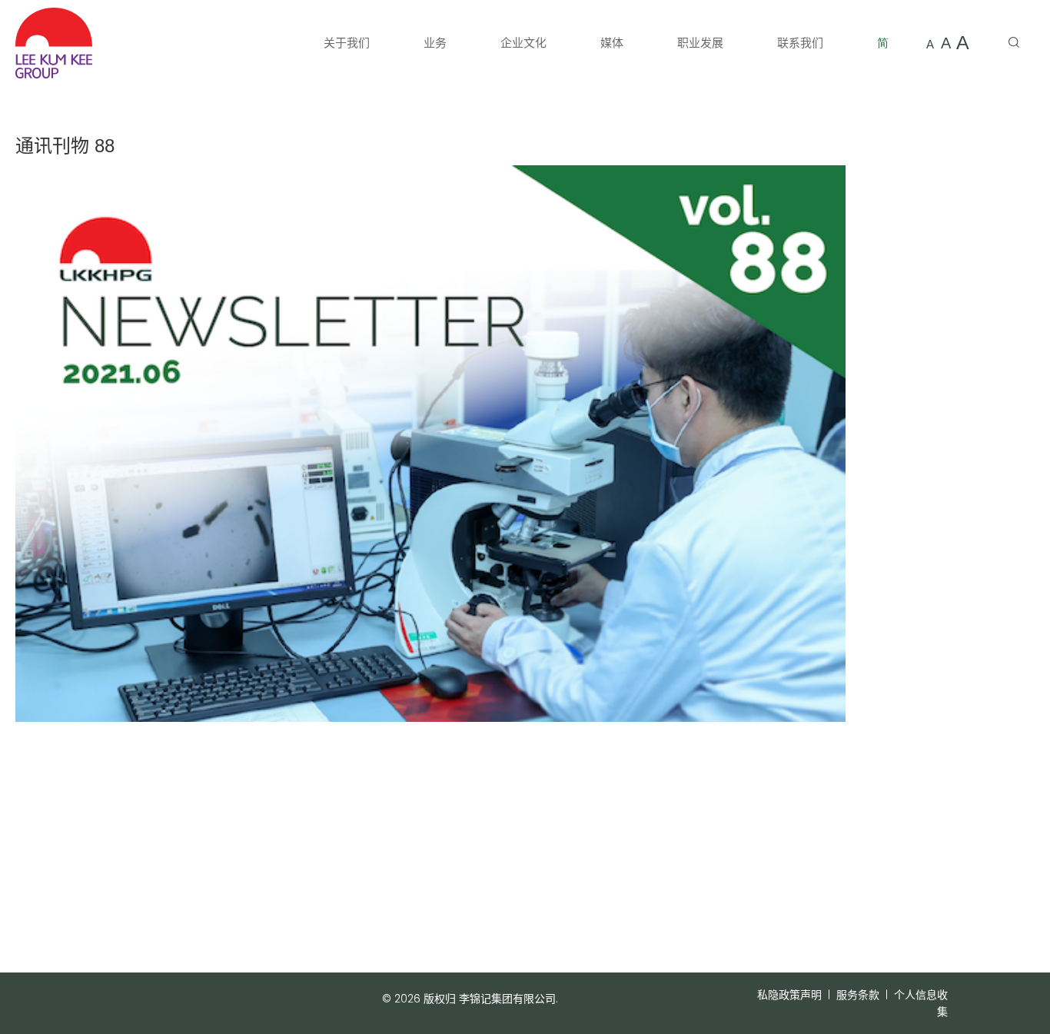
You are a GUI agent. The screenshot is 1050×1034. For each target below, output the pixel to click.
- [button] (930, 43)
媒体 (611, 43)
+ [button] (962, 42)
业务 (435, 43)
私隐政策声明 (789, 994)
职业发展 (700, 43)
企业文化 (523, 43)
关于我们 (347, 43)
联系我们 (800, 43)
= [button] (945, 43)
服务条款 (857, 994)
